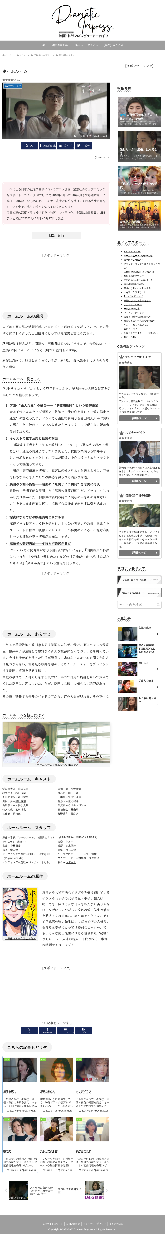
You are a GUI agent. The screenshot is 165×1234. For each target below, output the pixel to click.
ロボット (71, 862)
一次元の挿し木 (132, 308)
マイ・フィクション (134, 312)
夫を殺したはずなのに (135, 292)
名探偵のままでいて (134, 275)
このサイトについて (53, 1224)
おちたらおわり (132, 336)
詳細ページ (139, 418)
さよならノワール (133, 304)
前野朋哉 (76, 789)
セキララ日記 (116, 1224)
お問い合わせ (73, 1224)
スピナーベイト (132, 328)
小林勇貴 (15, 845)
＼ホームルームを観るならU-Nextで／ (56, 764)
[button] (83, 145)
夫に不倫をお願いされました (138, 280)
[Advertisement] (56, 170)
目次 (52, 235)
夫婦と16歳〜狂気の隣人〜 (137, 316)
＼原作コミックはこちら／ (20, 938)
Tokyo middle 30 (132, 251)
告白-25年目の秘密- (134, 284)
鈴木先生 (79, 360)
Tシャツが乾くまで (133, 296)
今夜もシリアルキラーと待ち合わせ (142, 332)
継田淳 (14, 850)
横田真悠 (20, 801)
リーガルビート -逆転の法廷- (138, 255)
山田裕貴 (50, 343)
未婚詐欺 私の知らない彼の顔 (139, 271)
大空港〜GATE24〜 (134, 259)
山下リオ (73, 793)
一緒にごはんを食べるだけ (137, 300)
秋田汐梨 (8, 343)
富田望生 (23, 797)
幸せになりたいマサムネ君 (137, 288)
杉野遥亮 (63, 813)
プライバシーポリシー (94, 1224)
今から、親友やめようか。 (137, 324)
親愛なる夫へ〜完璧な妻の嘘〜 (139, 320)
